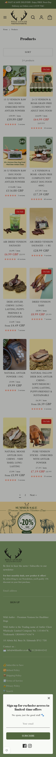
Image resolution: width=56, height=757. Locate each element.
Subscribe (28, 736)
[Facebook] (24, 746)
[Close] (48, 698)
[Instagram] (30, 746)
